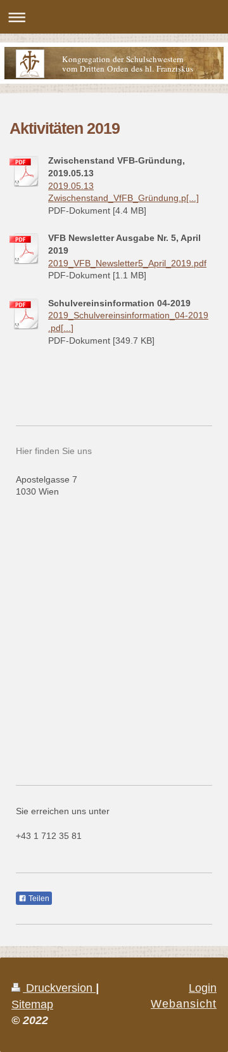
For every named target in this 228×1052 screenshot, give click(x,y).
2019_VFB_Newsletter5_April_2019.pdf (127, 263)
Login (203, 988)
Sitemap (32, 1004)
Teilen (38, 898)
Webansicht (184, 1003)
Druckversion (59, 988)
